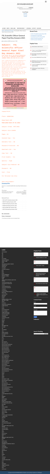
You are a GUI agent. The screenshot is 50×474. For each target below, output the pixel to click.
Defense (3, 296)
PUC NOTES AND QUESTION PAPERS (7, 426)
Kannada (3, 335)
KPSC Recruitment (5, 368)
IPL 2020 (3, 326)
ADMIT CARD (4, 261)
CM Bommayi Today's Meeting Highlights (38, 69)
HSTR (3, 322)
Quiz (3, 430)
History (3, 320)
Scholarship (4, 446)
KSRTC (3, 392)
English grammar (5, 305)
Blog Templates (33, 472)
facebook (25, 13)
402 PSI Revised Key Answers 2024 (10, 209)
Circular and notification (6, 287)
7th (2, 254)
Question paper (5, 427)
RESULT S (4, 434)
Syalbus (3, 454)
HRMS (3, 321)
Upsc (3, 462)
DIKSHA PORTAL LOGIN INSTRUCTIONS (7, 300)
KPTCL (3, 372)
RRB (2, 436)
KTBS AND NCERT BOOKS (7, 393)
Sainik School (4, 441)
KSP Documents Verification (7, 380)
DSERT (3, 301)
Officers (3, 408)
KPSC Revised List (5, 370)
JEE (2, 328)
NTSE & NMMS (5, 407)
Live (2, 394)
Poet (3, 418)
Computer (4, 288)
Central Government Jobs (7, 282)
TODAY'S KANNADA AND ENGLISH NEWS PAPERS (39, 65)
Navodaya (4, 404)
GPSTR (3, 318)
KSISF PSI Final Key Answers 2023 (10, 203)
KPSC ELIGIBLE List (6, 361)
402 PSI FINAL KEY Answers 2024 (9, 207)
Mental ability (4, 398)
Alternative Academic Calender (8, 263)
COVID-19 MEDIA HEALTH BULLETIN (7, 292)
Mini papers (4, 400)
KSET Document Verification (36, 39)
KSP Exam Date (5, 382)
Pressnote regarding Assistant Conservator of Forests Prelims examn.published (42, 279)
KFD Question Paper (6, 350)
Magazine (3, 396)
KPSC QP (4, 367)
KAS (3, 337)
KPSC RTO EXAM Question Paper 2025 (38, 33)
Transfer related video (6, 459)
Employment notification (6, 304)
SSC (2, 451)
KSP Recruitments (5, 390)
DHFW (3, 297)
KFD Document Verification (7, 344)
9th (2, 257)
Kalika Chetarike (5, 332)
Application (4, 266)
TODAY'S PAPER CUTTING (41, 257)
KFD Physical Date (5, 348)
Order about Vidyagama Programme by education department (21, 192)
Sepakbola (28, 28)
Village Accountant (5, 465)
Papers (3, 413)
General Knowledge (5, 313)
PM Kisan (3, 417)
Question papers (5, 429)
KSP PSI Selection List (6, 389)
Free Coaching (4, 310)
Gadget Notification (5, 312)
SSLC (3, 453)
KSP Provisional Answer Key (7, 387)
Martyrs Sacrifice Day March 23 (37, 38)
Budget (3, 277)
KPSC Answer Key (5, 355)
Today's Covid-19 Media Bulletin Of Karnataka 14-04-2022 (39, 51)
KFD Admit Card (5, 342)
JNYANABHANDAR (25, 4)
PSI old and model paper (6, 422)
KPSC (3, 353)
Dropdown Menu (20, 28)
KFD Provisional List (5, 349)
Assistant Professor (6, 269)
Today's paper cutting (40, 265)
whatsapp (25, 14)
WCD (3, 467)
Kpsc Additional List (5, 356)
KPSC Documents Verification (7, 360)
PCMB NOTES (4, 416)
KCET (3, 338)
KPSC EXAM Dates (5, 362)
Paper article (4, 410)
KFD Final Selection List (6, 345)
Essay (3, 306)
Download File (6, 183)
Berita (8, 28)
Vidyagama (4, 463)
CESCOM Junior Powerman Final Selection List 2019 (7, 192)
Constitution (4, 290)
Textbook (4, 457)
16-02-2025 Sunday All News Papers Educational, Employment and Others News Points (41, 289)
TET (3, 455)
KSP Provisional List (5, 388)
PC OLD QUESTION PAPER (7, 414)
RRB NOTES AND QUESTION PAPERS (7, 438)
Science (3, 449)
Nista (3, 405)
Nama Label (13, 28)
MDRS (3, 397)
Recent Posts (4, 433)
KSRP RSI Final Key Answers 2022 (10, 205)
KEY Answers (4, 341)
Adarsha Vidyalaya (5, 259)
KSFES (3, 376)
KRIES (3, 373)
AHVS (3, 262)
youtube (25, 16)
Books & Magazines (5, 274)
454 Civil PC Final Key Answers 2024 (10, 200)
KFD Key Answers (5, 347)
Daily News (4, 295)
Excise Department (5, 309)
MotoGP (34, 28)
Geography (4, 316)
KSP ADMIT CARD (5, 378)
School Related (5, 447)
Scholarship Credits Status (37, 46)
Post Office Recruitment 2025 (42, 283)
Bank (3, 271)
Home (4, 28)
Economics (4, 302)
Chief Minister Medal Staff (7, 283)
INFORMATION (5, 325)
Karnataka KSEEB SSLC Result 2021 (39, 57)
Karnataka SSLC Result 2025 (36, 35)
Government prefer (5, 317)
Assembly (4, 267)
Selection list (4, 450)
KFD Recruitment (5, 352)
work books (4, 469)
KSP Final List (4, 385)
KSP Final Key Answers (9, 30)
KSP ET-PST (4, 381)
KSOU (3, 377)
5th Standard (4, 251)
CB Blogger (40, 472)
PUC (3, 424)
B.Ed (3, 270)
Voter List (4, 466)
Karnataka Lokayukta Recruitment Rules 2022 (39, 54)
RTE (2, 439)
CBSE (3, 278)
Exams (3, 308)
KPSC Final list (4, 364)
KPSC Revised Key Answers (7, 369)
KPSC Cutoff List (5, 358)
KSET (3, 374)
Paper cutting (4, 412)
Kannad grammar (5, 333)
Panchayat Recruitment (6, 409)
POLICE (3, 420)
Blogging (39, 28)
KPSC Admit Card (5, 357)
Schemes (3, 445)
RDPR (3, 432)
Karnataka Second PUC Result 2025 (38, 36)
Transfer (3, 458)
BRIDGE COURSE (5, 275)
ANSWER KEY (4, 265)
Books (3, 273)
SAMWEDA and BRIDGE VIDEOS (8, 443)
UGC (3, 461)
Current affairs (4, 293)
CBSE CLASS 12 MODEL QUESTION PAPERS (9, 280)
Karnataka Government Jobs (7, 336)
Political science (5, 421)
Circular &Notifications (6, 286)
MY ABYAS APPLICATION (7, 402)
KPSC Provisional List (6, 365)
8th (2, 255)
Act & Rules (4, 258)
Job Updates (4, 329)
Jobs (3, 330)
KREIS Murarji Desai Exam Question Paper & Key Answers (39, 61)
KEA (3, 340)
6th (2, 253)
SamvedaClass (4, 442)
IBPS (3, 324)
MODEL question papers (6, 401)
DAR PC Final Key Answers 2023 (9, 201)
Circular (3, 284)
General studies (5, 315)
